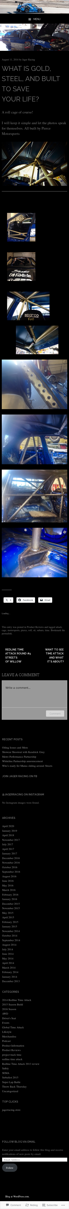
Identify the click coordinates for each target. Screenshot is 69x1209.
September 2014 (11, 940)
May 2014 (7, 958)
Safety (5, 1068)
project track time (11, 1054)
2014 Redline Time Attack (16, 1000)
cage (4, 630)
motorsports (13, 630)
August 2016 (9, 876)
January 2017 (9, 853)
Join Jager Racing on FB (19, 776)
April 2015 (8, 917)
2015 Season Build (12, 1004)
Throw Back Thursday (14, 1086)
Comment (55, 713)
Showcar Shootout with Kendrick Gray (23, 752)
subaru (40, 630)
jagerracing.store (11, 1110)
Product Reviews (35, 627)
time (47, 630)
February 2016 (10, 894)
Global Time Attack (13, 1027)
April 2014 (8, 963)
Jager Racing (28, 59)
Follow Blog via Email (18, 1141)
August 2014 (9, 944)
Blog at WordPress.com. (17, 1196)
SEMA (5, 1073)
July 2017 (7, 844)
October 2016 (9, 867)
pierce (24, 630)
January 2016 (9, 899)
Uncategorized (10, 1091)
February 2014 (10, 972)
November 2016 (11, 862)
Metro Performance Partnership (19, 756)
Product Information (13, 1045)
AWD (5, 1013)
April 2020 (8, 826)
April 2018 (8, 835)
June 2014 (8, 954)
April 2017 (8, 849)
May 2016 (7, 885)
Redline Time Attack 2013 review (20, 1064)
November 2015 (11, 908)
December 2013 (11, 981)
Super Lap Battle (11, 1082)
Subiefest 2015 (10, 1077)
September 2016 (11, 871)
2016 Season (9, 1009)
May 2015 (7, 913)
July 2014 (7, 949)
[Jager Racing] (34, 12)
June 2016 (8, 881)
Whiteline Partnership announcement (22, 761)
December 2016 (11, 858)
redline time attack (12, 1059)
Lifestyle (7, 1032)
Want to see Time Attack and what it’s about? (54, 655)
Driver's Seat (9, 1018)
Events (5, 1022)
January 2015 (9, 926)
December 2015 (11, 903)
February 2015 (10, 922)
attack (59, 627)
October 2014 (9, 935)
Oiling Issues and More (15, 747)
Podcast (6, 1041)
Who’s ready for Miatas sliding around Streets (27, 765)
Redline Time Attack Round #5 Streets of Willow (18, 655)
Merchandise (9, 1036)
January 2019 (9, 830)
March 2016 (9, 890)
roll (30, 630)
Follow (9, 1167)
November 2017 (11, 840)
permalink (7, 633)
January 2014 (9, 976)
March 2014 (9, 967)
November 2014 (11, 931)
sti (34, 630)
